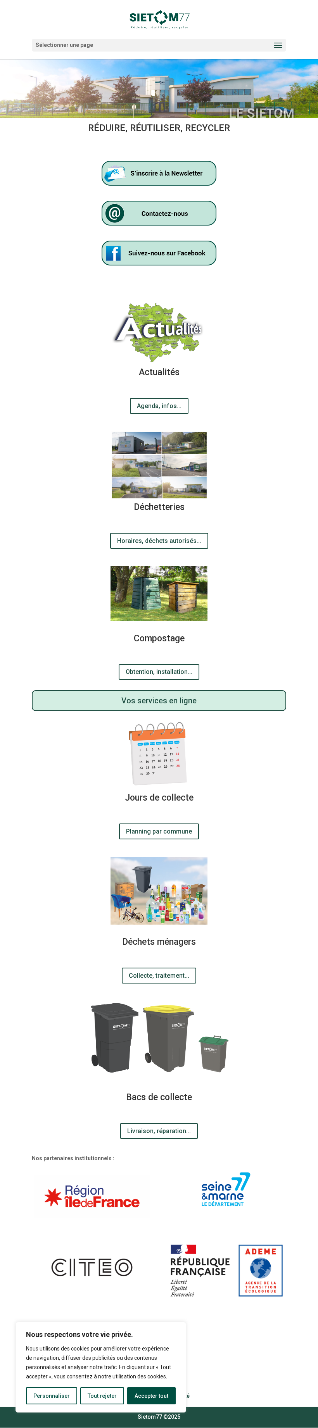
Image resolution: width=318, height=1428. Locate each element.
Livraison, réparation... (159, 1131)
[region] (101, 1367)
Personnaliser (51, 1396)
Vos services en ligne (159, 700)
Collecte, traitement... (159, 975)
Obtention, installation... (159, 671)
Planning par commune (159, 831)
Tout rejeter (102, 1396)
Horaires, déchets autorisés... (159, 540)
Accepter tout (151, 1396)
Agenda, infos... (159, 406)
